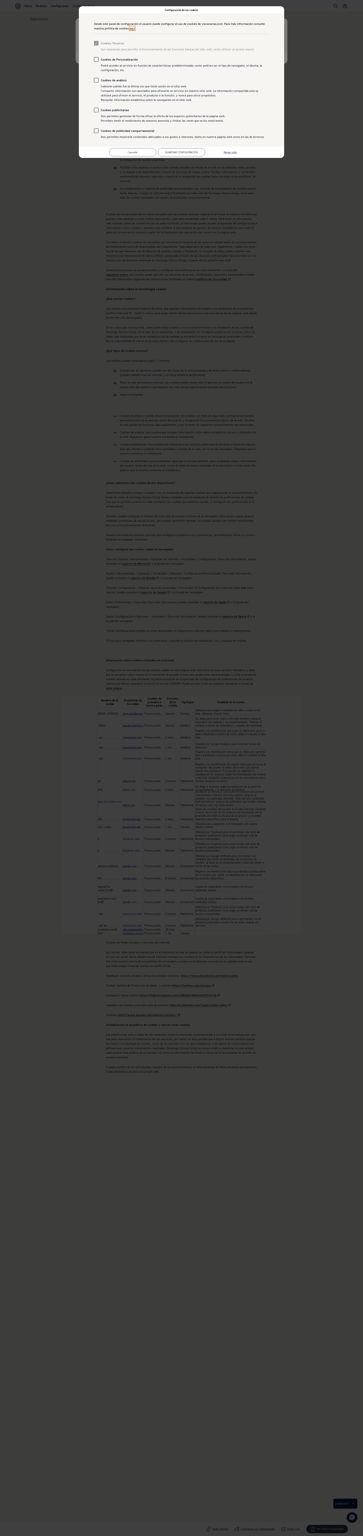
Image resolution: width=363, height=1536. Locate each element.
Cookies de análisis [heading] (114, 80)
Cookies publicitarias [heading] (115, 110)
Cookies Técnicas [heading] (112, 43)
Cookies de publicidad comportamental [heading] (127, 131)
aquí (132, 28)
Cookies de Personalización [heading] (119, 59)
